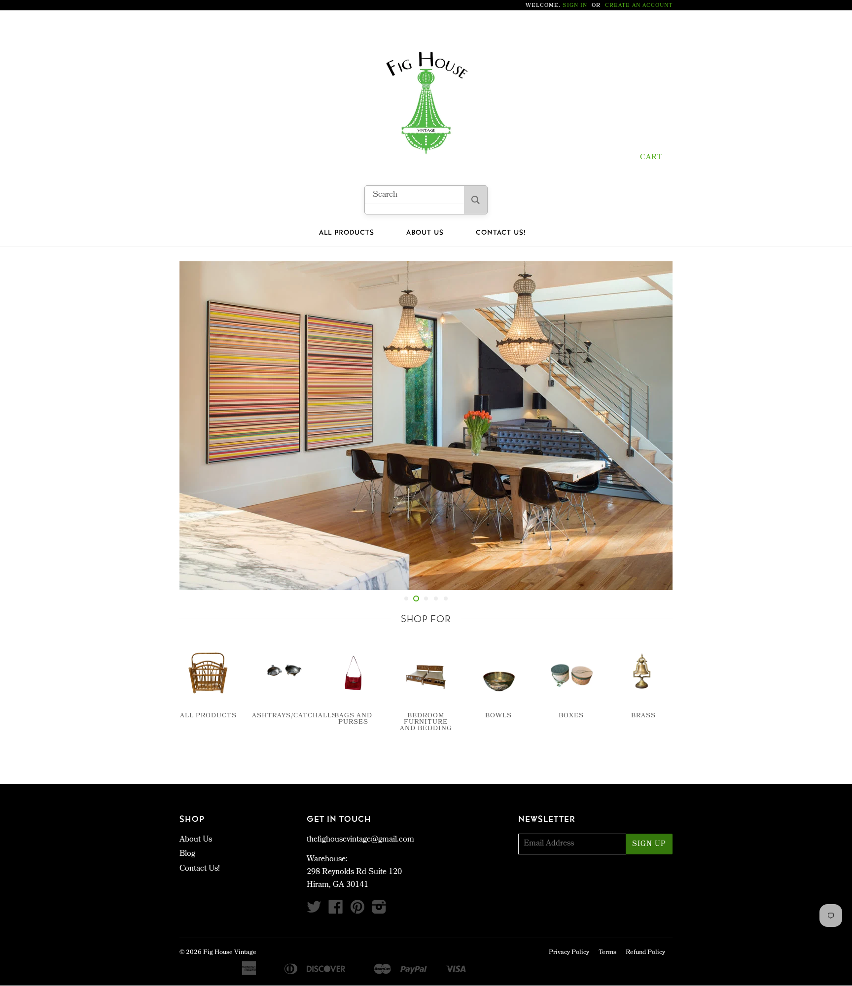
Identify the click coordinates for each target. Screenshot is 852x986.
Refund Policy (645, 953)
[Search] (475, 200)
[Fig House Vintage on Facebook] (335, 910)
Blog (187, 854)
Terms (607, 953)
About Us (425, 233)
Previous (200, 425)
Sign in (575, 5)
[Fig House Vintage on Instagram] (379, 910)
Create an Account (639, 5)
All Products (346, 233)
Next (651, 425)
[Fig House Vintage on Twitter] (314, 910)
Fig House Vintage (229, 953)
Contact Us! (501, 233)
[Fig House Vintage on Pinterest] (357, 910)
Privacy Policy (569, 953)
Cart (651, 157)
